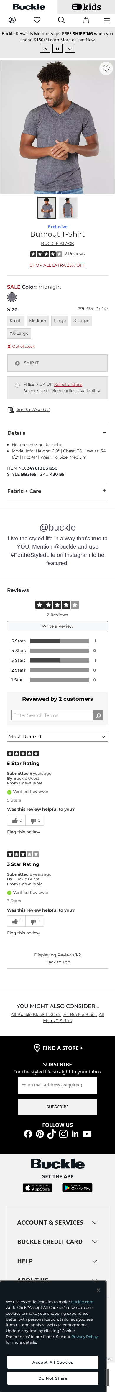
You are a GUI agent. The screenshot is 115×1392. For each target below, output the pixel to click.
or (62, 39)
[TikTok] (52, 1133)
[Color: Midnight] (12, 297)
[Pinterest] (40, 1133)
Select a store (68, 384)
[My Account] (12, 20)
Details (16, 433)
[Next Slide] (70, 48)
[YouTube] (87, 1133)
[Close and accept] (98, 1290)
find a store (62, 1047)
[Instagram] (63, 1133)
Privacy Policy (84, 1336)
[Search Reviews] (98, 715)
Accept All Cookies (52, 1362)
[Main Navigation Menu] (107, 20)
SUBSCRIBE (58, 1106)
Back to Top (57, 962)
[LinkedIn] (75, 1133)
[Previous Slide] (45, 48)
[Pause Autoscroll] (57, 48)
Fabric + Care (24, 491)
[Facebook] (28, 1133)
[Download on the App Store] (38, 1187)
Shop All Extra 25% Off (57, 265)
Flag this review (23, 832)
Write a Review (57, 626)
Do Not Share (52, 1378)
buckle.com (82, 1301)
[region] (53, 1336)
